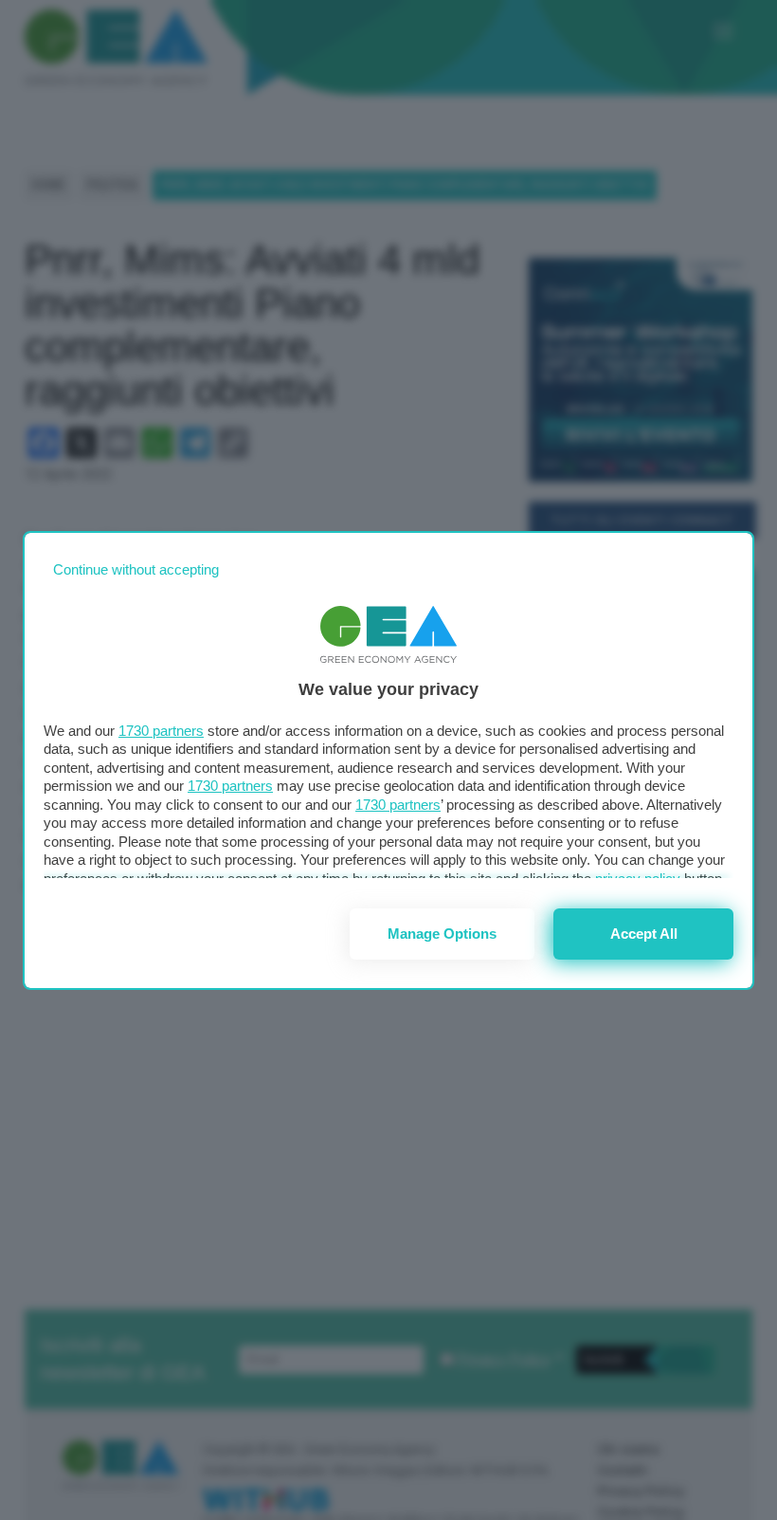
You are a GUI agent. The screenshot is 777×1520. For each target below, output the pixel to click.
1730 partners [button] (161, 731)
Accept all (644, 933)
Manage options (442, 933)
